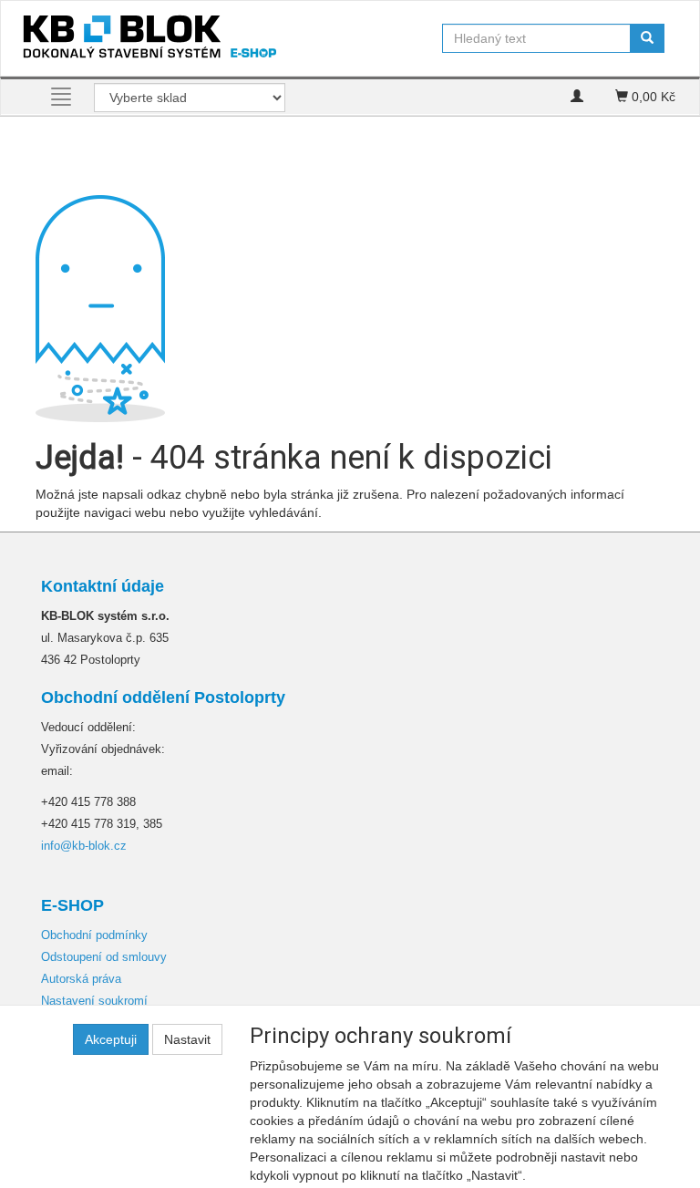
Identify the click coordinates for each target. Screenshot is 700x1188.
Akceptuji (111, 1039)
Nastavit (187, 1039)
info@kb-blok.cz (84, 845)
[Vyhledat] (647, 38)
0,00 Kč (651, 96)
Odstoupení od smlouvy (104, 957)
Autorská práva (81, 979)
